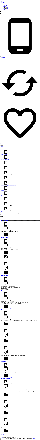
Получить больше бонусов (5, 60)
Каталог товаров (3, 57)
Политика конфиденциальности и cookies (7, 437)
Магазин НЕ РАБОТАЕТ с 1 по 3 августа (6, 220)
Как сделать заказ (3, 2)
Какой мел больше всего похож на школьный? (6, 200)
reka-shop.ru (2, 437)
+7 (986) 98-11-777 (2, 15)
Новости (2, 146)
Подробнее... (34, 438)
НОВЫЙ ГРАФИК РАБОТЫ (4, 154)
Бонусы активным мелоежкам (4, 195)
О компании (4, 58)
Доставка (3, 59)
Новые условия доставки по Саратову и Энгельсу (8, 290)
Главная (2, 0)
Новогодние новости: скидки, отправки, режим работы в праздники (8, 185)
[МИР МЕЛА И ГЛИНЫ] (5, 7)
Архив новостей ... (2, 211)
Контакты (2, 3)
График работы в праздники (4, 164)
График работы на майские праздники (5, 159)
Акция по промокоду (3, 190)
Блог (1, 1)
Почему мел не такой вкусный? (5, 309)
